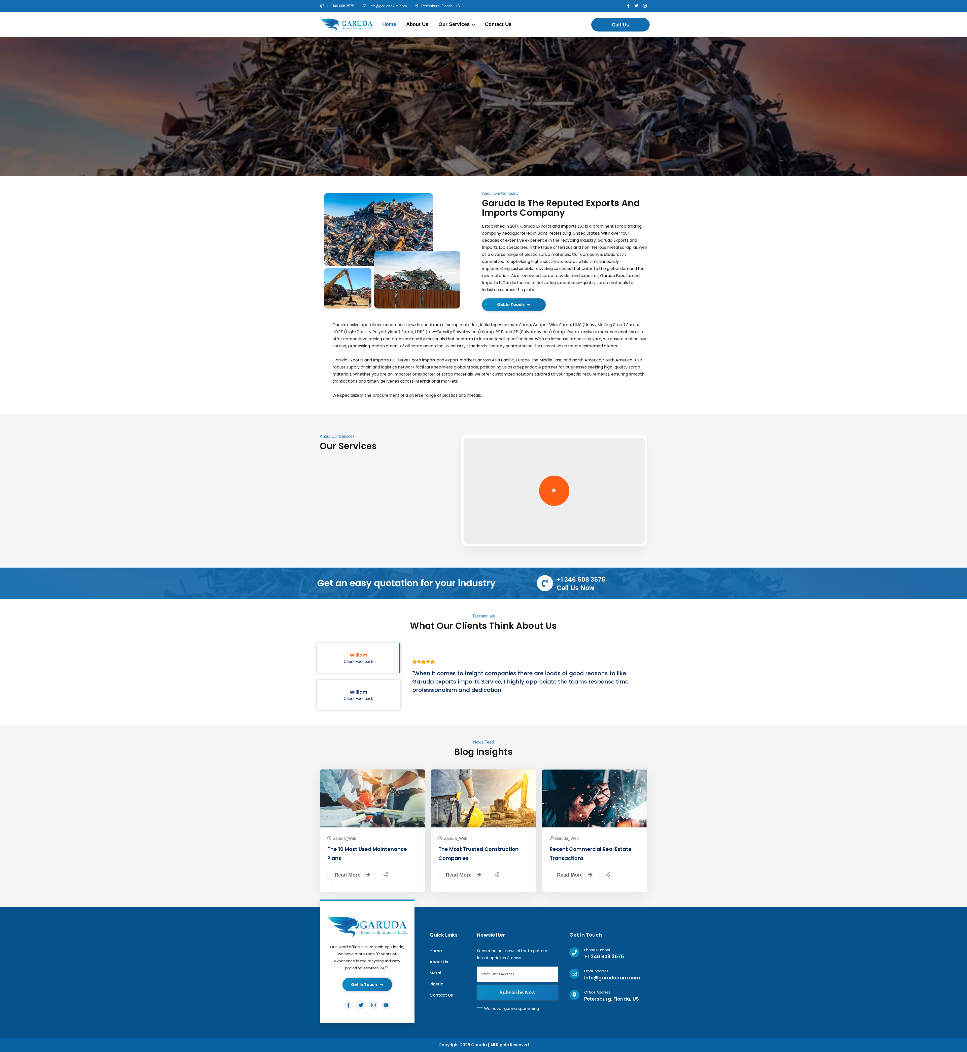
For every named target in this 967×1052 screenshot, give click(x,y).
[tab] (358, 658)
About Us (417, 24)
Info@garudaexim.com (387, 6)
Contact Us (498, 24)
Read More (348, 875)
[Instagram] (373, 1005)
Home (389, 24)
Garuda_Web (344, 838)
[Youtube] (386, 1005)
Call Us (620, 24)
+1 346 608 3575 (340, 6)
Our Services (454, 24)
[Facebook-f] (348, 1005)
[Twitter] (361, 1005)
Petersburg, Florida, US (440, 6)
